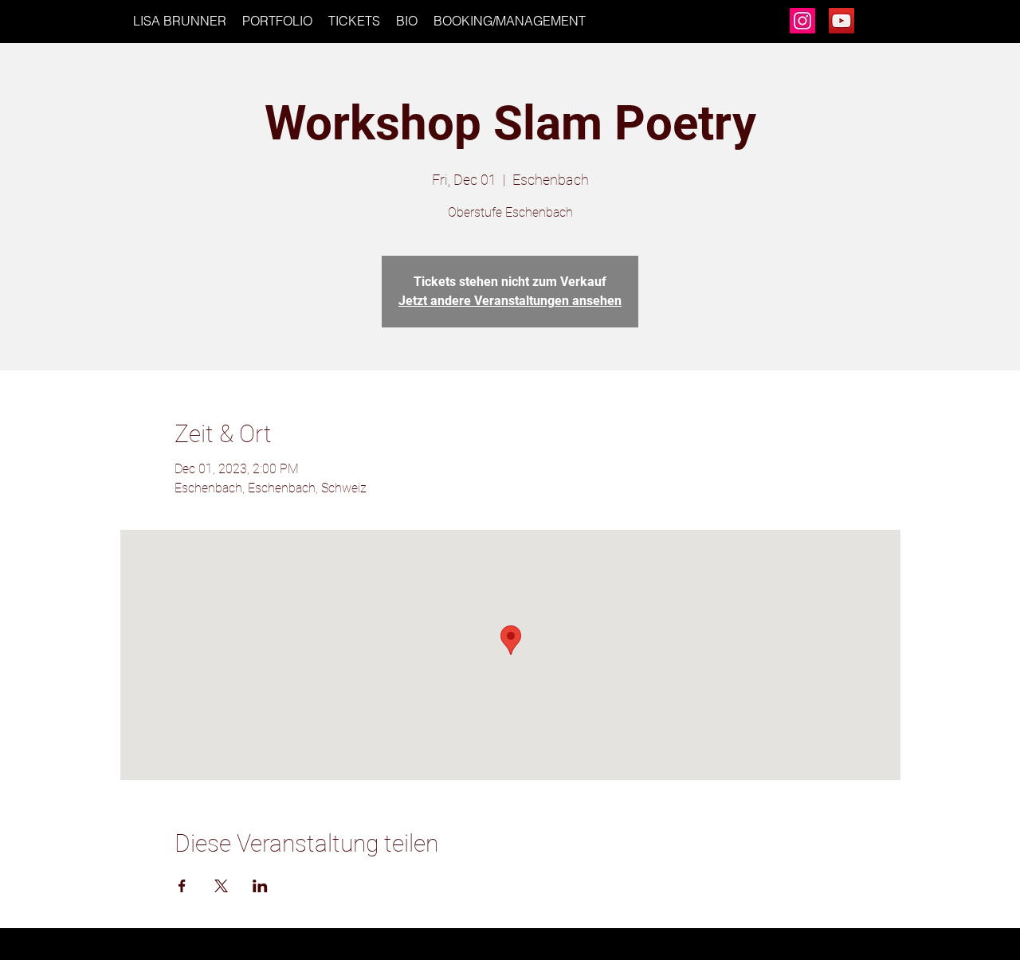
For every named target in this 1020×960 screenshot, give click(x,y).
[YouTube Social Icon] (841, 20)
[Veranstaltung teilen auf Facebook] (182, 886)
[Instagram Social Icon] (802, 20)
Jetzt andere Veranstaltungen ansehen (510, 300)
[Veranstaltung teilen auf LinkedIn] (260, 886)
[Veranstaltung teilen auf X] (221, 886)
